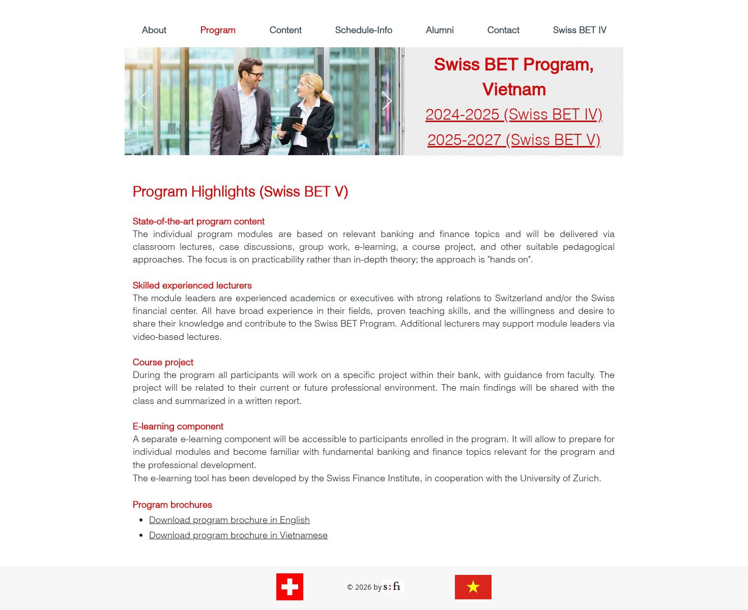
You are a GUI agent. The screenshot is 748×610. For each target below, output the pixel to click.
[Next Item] (387, 101)
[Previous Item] (142, 101)
